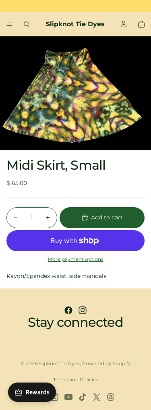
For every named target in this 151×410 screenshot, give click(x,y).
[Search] (26, 24)
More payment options (75, 259)
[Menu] (9, 24)
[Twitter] (96, 397)
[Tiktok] (82, 397)
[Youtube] (68, 397)
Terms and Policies (75, 379)
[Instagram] (82, 310)
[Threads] (111, 397)
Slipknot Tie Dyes (59, 363)
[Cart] (141, 24)
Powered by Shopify (106, 363)
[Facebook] (68, 310)
